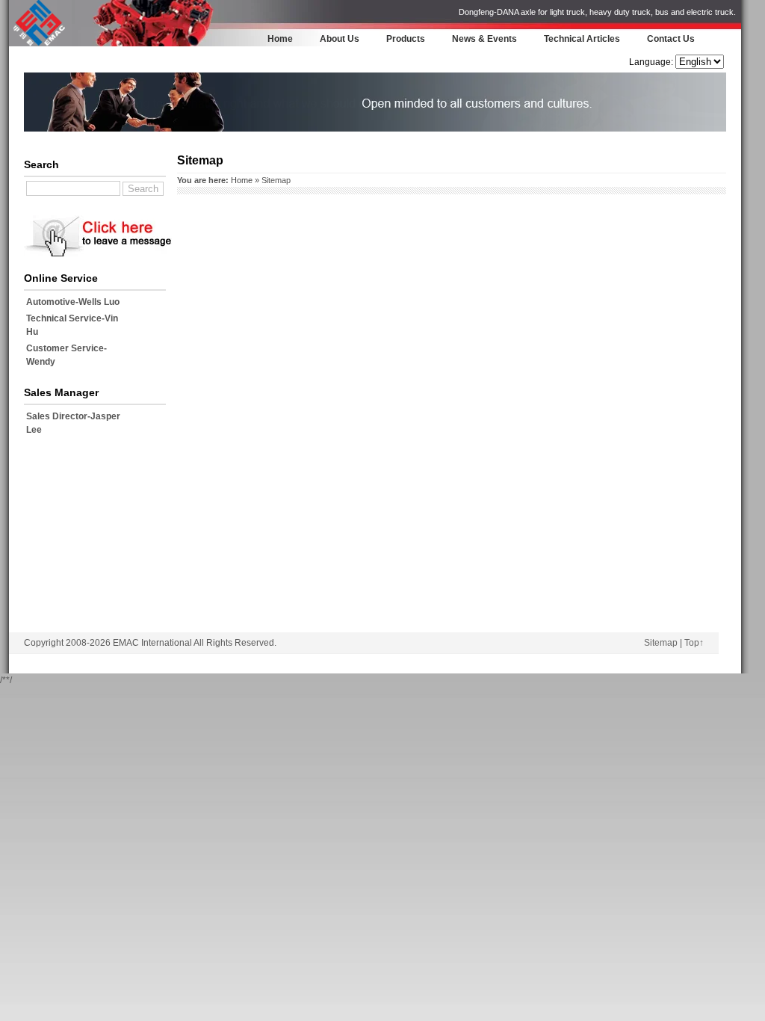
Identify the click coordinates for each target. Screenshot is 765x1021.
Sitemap (661, 643)
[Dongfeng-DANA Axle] (39, 44)
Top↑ (694, 643)
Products (405, 39)
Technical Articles (582, 39)
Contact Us (671, 39)
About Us (339, 39)
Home (280, 39)
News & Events (484, 39)
